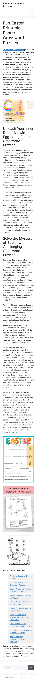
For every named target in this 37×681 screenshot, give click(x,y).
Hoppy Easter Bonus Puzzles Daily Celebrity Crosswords (19, 617)
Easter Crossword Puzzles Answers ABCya (20, 590)
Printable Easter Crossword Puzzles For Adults (21, 631)
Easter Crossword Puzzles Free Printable (20, 603)
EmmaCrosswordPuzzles (13, 50)
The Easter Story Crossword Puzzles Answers (17, 639)
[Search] (31, 667)
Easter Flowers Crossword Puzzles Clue (20, 609)
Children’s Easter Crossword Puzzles (17, 583)
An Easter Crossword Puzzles (18, 577)
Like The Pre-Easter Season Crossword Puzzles (21, 625)
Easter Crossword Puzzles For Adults (20, 596)
